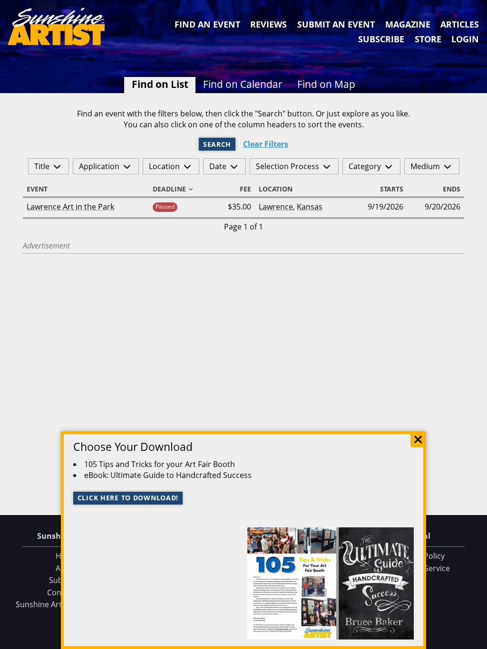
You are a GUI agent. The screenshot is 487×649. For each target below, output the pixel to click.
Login (465, 39)
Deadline (169, 189)
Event (37, 189)
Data (476, 639)
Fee (245, 189)
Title (41, 166)
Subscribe (381, 39)
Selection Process (287, 166)
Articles (459, 24)
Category (365, 166)
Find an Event (207, 24)
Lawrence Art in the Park (70, 206)
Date (217, 166)
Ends (451, 189)
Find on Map (326, 84)
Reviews (268, 24)
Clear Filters (265, 144)
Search (217, 144)
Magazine (407, 24)
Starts (391, 189)
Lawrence (276, 206)
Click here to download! (128, 497)
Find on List (160, 84)
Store (428, 39)
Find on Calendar (242, 84)
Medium (425, 166)
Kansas (309, 206)
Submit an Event (336, 24)
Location (164, 166)
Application (99, 166)
